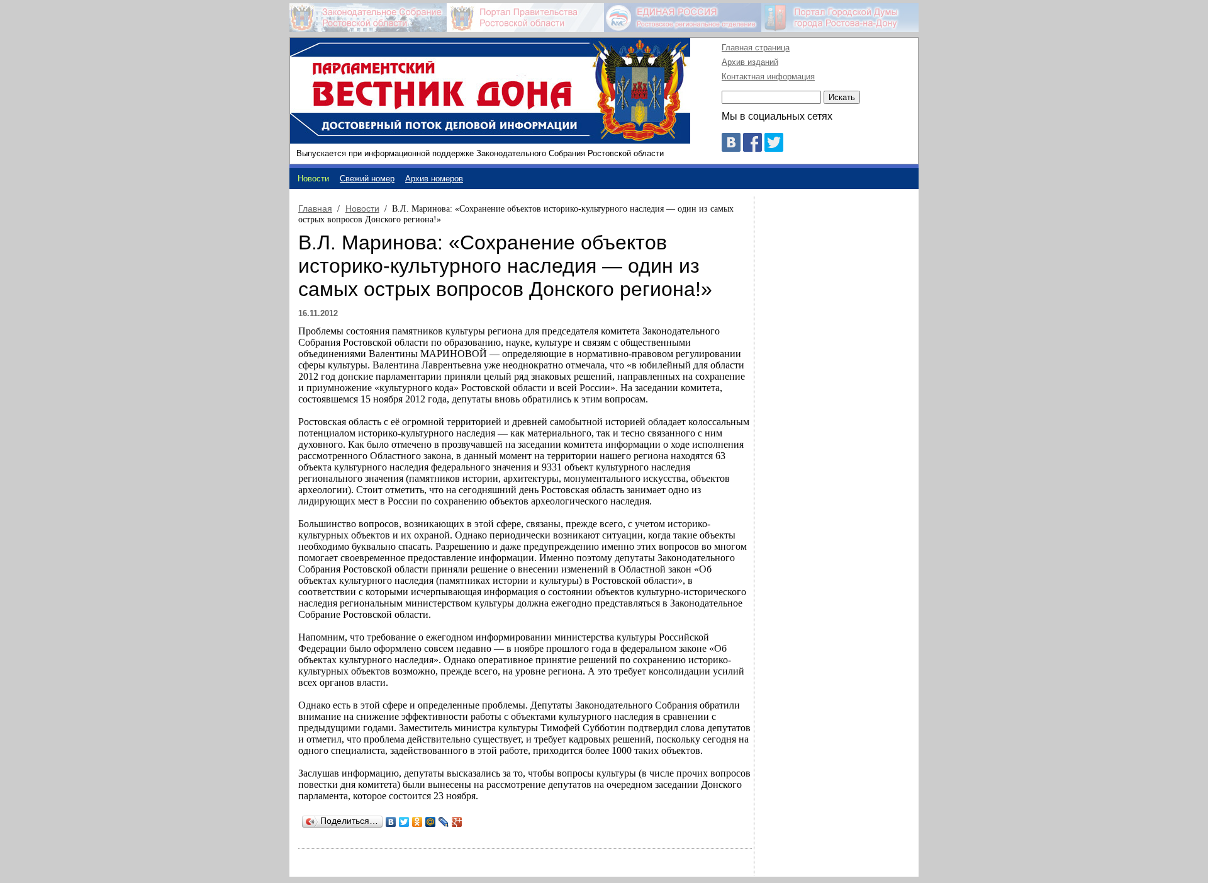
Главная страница (756, 47)
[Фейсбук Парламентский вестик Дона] (752, 148)
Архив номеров (434, 178)
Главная (315, 208)
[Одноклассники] (417, 822)
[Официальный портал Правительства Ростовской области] (525, 17)
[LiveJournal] (443, 822)
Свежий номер (367, 178)
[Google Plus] (457, 822)
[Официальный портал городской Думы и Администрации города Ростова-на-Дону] (840, 17)
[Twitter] (404, 822)
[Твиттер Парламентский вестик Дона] (773, 148)
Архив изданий (750, 62)
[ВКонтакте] (391, 822)
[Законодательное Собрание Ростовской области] (368, 17)
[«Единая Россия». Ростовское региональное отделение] (682, 17)
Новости (362, 208)
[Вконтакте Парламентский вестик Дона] (731, 148)
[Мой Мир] (430, 822)
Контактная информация (768, 76)
